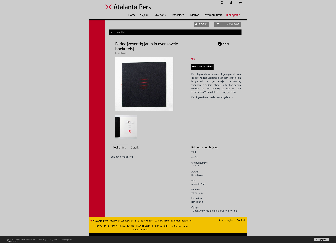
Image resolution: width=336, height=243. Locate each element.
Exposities (178, 15)
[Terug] (220, 44)
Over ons (160, 15)
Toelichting (119, 147)
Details (135, 147)
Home (132, 15)
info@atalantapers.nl (181, 221)
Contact (241, 220)
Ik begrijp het (321, 239)
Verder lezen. (12, 241)
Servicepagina (226, 220)
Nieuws (194, 15)
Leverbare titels (212, 15)
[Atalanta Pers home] (128, 8)
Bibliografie (233, 15)
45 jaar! (144, 15)
